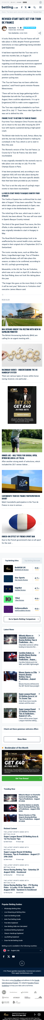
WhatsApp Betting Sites (12, 908)
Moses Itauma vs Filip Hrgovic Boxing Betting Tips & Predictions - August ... (28, 676)
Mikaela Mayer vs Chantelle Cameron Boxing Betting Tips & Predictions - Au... (28, 638)
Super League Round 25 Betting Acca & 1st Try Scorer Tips (28, 696)
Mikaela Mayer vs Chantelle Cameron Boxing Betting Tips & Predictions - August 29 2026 (29, 798)
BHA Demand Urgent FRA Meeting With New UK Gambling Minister (21, 330)
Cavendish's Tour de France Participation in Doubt (21, 497)
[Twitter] (25, 7)
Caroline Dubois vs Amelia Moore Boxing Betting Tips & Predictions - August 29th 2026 (29, 808)
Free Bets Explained (11, 923)
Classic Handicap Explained (13, 933)
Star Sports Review (21, 580)
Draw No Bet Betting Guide (13, 940)
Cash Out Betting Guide (12, 916)
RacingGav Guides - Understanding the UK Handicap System (20, 371)
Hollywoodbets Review (22, 610)
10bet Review (19, 600)
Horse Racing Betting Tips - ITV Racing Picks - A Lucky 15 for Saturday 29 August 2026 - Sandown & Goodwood (21, 887)
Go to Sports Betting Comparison (22, 619)
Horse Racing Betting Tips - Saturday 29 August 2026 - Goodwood (21, 871)
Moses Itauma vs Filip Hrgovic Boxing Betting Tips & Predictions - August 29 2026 (29, 818)
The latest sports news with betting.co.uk (19, 12)
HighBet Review (20, 590)
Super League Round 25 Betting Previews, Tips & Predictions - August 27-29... (27, 712)
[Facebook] (21, 7)
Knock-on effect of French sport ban (18, 536)
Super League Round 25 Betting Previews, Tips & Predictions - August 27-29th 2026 (22, 854)
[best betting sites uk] (10, 7)
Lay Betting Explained (11, 937)
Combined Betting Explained (13, 930)
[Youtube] (29, 7)
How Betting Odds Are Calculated (15, 926)
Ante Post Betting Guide (12, 919)
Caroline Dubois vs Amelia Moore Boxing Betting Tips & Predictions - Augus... (28, 656)
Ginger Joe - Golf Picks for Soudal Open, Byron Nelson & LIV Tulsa (19, 456)
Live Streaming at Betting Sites (14, 912)
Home (4, 12)
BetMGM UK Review (22, 570)
